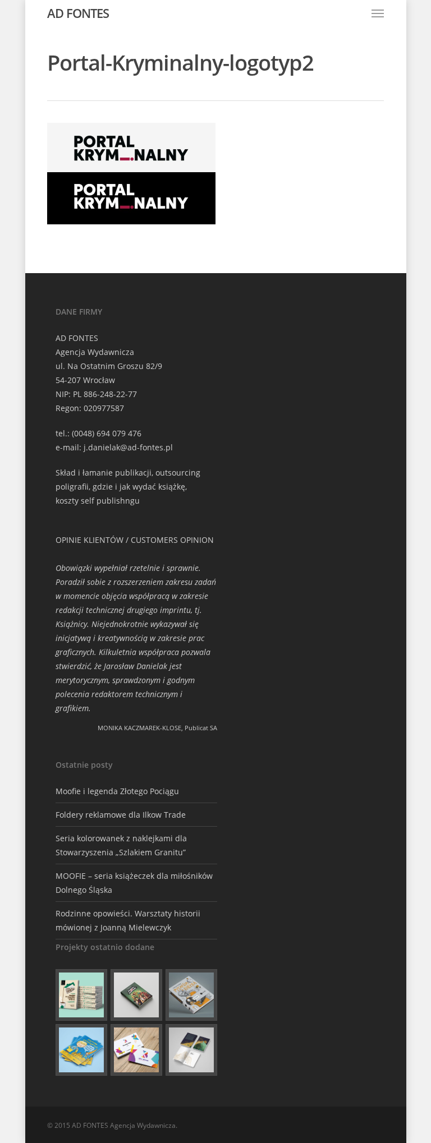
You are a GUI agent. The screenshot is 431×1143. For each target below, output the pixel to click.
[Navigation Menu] (378, 13)
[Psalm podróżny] (191, 1050)
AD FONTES (78, 13)
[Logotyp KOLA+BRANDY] (136, 1050)
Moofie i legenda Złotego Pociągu (117, 791)
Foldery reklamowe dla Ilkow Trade (121, 814)
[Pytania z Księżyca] (191, 995)
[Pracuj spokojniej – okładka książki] (81, 995)
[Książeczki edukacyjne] (81, 1050)
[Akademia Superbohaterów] (136, 995)
